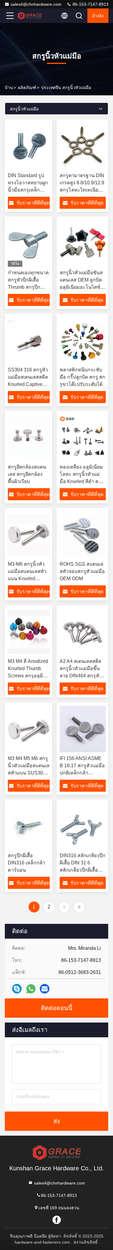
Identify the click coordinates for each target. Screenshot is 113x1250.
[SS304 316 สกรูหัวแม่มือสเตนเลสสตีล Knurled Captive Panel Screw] (29, 340)
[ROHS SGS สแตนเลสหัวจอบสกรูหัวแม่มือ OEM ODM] (83, 534)
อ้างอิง (98, 15)
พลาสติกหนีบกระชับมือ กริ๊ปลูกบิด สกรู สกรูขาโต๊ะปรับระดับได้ (82, 377)
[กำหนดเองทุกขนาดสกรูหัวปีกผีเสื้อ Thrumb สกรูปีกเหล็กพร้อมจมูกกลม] (29, 243)
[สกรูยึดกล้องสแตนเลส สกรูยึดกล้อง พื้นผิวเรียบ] (29, 437)
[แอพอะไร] (31, 989)
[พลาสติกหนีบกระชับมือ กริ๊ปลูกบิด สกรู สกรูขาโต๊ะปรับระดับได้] (83, 340)
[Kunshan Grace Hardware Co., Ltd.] (30, 15)
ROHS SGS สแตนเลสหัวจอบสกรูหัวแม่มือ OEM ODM (82, 571)
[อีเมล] (45, 989)
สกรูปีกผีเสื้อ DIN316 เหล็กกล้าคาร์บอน (26, 863)
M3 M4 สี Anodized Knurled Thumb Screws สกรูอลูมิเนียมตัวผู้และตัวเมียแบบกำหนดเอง (28, 676)
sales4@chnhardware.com (36, 4)
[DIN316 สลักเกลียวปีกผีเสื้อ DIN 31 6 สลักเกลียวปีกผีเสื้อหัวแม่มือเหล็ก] (83, 826)
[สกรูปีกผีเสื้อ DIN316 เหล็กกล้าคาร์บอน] (29, 826)
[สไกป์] (17, 989)
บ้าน (9, 87)
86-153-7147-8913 (89, 4)
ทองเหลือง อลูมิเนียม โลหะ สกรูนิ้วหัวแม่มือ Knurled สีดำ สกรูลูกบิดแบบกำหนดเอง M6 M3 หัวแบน (82, 481)
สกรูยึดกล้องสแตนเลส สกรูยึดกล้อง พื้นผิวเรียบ (27, 474)
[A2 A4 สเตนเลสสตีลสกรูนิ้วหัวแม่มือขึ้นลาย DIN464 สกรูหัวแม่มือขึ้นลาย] (83, 631)
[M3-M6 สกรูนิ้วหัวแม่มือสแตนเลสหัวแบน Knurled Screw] (29, 534)
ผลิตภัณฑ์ (27, 87)
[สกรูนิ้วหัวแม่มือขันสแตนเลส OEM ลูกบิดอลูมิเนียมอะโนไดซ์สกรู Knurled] (83, 243)
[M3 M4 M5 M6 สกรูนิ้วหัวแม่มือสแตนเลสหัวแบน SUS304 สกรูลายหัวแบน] (29, 728)
